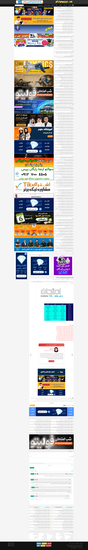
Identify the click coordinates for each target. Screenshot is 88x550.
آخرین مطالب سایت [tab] (69, 507)
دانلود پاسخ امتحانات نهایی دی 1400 (46, 401)
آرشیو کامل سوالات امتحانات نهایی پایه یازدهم (67, 147)
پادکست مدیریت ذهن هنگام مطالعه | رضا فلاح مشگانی (66, 86)
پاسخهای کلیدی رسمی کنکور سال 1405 (68, 23)
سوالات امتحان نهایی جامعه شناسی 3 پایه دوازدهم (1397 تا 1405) (65, 140)
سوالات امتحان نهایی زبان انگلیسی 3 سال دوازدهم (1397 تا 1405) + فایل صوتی (63, 427)
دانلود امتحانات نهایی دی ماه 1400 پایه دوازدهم (61, 399)
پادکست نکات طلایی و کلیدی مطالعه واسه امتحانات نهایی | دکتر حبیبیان (64, 225)
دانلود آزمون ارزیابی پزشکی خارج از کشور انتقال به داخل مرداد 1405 (64, 17)
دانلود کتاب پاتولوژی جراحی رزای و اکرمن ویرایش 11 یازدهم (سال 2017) (64, 215)
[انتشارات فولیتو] (34, 93)
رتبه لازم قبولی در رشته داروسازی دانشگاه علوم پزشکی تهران (65, 234)
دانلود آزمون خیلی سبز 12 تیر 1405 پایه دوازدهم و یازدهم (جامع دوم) (64, 235)
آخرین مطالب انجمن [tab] (58, 507)
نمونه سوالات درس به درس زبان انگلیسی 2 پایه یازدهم (66, 158)
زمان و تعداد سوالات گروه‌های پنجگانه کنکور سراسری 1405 (66, 36)
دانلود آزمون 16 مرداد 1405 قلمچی (68, 87)
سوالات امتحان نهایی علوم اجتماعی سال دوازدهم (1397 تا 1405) (65, 141)
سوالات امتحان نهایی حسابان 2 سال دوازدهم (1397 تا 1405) (65, 199)
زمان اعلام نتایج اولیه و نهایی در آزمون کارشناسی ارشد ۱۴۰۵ (65, 194)
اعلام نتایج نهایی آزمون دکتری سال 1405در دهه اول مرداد (66, 178)
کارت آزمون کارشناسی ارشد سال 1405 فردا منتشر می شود (66, 221)
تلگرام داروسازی (39, 543)
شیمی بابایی (63, 536)
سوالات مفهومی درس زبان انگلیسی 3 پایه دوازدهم (67, 157)
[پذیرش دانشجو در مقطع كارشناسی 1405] (34, 106)
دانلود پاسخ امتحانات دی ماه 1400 (69, 401)
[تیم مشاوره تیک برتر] (34, 186)
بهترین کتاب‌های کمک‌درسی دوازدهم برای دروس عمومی (66, 67)
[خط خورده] (34, 463)
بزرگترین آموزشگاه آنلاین (44, 539)
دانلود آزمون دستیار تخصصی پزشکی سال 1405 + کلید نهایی (65, 69)
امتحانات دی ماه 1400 (61, 398)
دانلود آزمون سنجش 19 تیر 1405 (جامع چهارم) (67, 79)
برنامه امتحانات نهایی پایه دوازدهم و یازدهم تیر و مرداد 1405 (65, 228)
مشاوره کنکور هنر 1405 (35, 534)
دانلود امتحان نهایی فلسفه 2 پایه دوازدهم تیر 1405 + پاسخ (65, 128)
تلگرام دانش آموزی (48, 545)
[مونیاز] (34, 244)
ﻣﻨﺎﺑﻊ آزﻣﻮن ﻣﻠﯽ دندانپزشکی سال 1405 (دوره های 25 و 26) (65, 101)
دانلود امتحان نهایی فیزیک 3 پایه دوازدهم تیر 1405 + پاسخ (65, 116)
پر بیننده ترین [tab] (47, 507)
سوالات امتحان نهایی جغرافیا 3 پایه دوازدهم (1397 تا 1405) (65, 201)
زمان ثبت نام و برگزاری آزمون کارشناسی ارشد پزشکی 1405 (65, 219)
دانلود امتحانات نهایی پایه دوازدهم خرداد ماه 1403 (44, 523)
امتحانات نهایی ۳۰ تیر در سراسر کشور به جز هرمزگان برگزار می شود (65, 162)
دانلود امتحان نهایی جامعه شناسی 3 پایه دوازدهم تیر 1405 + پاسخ (65, 125)
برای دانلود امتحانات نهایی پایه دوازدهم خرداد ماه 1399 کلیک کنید (64, 328)
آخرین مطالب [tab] (69, 7)
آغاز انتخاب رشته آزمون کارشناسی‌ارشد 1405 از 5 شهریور (66, 12)
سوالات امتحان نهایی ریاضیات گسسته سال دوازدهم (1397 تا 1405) (64, 182)
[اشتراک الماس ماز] (34, 146)
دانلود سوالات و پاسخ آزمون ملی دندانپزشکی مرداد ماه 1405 (65, 16)
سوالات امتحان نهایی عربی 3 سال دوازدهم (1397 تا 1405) (66, 170)
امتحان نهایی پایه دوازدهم (58, 253)
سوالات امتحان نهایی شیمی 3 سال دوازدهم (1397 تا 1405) (65, 131)
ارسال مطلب (81, 543)
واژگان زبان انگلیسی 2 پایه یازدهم (69, 160)
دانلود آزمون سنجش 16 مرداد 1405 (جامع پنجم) (67, 77)
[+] (43, 463)
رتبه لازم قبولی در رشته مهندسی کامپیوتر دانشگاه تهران (66, 232)
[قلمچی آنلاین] (34, 196)
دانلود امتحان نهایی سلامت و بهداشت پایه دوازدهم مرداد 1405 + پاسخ (64, 100)
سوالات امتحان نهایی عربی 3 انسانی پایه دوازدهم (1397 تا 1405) (65, 171)
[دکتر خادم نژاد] (34, 218)
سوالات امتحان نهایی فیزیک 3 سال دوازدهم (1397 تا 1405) (65, 143)
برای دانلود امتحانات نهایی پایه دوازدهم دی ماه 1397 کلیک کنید (65, 335)
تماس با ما (73, 543)
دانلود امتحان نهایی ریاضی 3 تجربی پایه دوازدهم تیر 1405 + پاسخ (65, 167)
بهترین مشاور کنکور (62, 539)
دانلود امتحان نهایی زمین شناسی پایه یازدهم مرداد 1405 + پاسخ (65, 98)
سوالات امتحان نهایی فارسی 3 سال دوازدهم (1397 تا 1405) (65, 207)
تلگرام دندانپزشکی (44, 543)
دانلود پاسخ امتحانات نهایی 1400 (54, 401)
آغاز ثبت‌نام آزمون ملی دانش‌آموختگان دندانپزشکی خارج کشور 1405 (64, 106)
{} (42, 463)
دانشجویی (60, 5)
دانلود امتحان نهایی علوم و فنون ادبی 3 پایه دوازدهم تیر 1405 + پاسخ (64, 97)
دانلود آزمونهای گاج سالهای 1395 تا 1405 (68, 242)
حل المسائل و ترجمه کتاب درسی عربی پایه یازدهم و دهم (66, 174)
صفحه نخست (70, 253)
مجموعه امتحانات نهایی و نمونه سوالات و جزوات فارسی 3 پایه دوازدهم (64, 208)
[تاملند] (51, 385)
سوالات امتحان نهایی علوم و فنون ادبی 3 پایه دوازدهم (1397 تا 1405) (64, 114)
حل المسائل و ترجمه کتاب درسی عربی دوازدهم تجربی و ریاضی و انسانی (64, 172)
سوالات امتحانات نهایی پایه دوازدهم (37, 401)
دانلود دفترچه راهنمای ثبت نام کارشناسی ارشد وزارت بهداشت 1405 (65, 81)
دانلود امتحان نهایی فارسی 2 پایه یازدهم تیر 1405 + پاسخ (66, 205)
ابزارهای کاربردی (40, 5)
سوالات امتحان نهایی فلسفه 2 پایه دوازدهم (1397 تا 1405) (65, 144)
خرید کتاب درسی (45, 533)
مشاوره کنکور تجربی (71, 535)
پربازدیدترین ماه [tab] (59, 7)
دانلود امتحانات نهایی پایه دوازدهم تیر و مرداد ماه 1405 (66, 66)
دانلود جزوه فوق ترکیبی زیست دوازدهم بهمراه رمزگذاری (66, 202)
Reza (36, 499)
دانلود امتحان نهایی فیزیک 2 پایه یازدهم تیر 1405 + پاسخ (66, 124)
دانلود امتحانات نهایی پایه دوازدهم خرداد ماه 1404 (44, 527)
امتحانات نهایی (56, 398)
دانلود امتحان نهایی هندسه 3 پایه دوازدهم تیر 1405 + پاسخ (65, 96)
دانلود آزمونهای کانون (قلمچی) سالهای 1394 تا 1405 (66, 239)
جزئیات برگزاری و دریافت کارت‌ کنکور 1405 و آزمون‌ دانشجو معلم (65, 74)
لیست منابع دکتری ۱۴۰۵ (62, 533)
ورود (30, 456)
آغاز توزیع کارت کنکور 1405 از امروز (68, 56)
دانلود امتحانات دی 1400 (70, 399)
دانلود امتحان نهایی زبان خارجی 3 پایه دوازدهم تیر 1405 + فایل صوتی (64, 127)
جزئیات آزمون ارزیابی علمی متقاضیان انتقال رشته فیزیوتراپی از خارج (64, 248)
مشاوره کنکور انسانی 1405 (62, 535)
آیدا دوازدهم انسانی (39, 493)
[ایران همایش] (34, 173)
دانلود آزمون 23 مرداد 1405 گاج (69, 64)
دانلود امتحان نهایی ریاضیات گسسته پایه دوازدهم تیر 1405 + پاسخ (65, 138)
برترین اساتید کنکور (36, 533)
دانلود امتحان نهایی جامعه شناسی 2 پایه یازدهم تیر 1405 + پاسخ (65, 135)
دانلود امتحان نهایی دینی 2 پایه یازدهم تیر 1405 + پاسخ (66, 130)
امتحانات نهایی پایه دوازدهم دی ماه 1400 (43, 398)
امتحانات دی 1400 (67, 398)
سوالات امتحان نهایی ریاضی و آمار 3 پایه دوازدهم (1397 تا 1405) (65, 184)
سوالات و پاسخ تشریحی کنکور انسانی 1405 (67, 27)
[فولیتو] (34, 36)
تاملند (37, 535)
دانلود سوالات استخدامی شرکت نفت (52, 533)
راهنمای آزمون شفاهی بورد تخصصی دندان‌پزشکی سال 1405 (65, 165)
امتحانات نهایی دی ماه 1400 (34, 398)
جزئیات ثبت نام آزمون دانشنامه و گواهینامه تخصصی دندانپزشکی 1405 (64, 195)
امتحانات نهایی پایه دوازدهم (51, 398)
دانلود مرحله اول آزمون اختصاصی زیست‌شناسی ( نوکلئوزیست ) (65, 15)
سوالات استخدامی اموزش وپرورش (70, 534)
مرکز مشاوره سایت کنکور (47, 5)
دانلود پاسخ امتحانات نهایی (62, 401)
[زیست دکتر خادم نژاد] (34, 42)
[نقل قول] (38, 463)
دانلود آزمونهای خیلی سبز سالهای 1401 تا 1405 (67, 241)
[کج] (32, 463)
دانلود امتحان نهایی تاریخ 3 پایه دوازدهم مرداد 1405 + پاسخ (65, 118)
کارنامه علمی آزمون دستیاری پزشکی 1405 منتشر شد (66, 47)
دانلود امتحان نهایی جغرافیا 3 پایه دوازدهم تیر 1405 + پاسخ (65, 191)
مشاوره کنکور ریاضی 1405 (71, 539)
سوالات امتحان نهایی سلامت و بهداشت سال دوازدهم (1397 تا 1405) (64, 137)
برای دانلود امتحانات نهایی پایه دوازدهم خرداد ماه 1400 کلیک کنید (64, 326)
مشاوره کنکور (45, 534)
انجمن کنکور (52, 5)
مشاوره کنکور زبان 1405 (44, 536)
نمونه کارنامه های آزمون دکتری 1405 (68, 164)
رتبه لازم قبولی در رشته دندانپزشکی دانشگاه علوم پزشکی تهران (65, 229)
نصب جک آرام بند (54, 536)
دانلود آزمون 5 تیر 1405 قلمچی (69, 251)
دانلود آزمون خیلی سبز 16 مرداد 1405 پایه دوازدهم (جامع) (66, 76)
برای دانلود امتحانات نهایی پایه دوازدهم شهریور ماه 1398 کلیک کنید (64, 339)
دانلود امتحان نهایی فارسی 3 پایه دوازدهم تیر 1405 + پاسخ (65, 204)
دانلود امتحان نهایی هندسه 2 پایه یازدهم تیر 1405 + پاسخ (66, 93)
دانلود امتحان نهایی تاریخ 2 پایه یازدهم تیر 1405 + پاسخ (66, 168)
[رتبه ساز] (34, 29)
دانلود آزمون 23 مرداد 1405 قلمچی (68, 73)
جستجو (16, 5)
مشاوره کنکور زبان (45, 535)
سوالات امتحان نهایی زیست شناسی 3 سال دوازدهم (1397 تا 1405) (64, 181)
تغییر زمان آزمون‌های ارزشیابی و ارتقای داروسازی (67, 245)
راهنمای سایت (77, 543)
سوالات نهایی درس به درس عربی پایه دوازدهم (67, 175)
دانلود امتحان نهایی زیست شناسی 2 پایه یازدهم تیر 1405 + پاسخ (65, 90)
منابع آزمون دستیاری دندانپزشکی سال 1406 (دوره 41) (66, 120)
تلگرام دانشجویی (43, 545)
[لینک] (41, 463)
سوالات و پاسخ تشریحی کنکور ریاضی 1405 (67, 26)
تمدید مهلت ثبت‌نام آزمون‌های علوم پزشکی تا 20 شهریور (66, 121)
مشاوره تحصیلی (63, 534)
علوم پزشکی (65, 5)
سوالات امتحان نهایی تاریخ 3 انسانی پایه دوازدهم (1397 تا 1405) (65, 133)
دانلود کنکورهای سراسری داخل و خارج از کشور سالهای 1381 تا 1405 (64, 32)
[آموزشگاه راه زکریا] (34, 155)
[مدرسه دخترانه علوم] (34, 133)
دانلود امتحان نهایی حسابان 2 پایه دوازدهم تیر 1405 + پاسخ (65, 189)
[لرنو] (34, 80)
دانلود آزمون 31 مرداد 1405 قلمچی (68, 22)
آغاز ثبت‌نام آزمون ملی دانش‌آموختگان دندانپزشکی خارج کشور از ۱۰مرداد (64, 246)
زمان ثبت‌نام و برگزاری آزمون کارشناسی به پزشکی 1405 (66, 185)
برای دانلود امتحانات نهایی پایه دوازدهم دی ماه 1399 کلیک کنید (65, 332)
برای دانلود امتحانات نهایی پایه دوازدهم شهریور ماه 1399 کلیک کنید (64, 338)
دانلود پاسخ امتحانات (53, 399)
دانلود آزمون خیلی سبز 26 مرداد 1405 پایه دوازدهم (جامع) (66, 43)
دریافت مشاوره (51, 361)
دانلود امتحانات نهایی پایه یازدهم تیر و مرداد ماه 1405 (66, 80)
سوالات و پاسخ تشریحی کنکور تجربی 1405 (67, 25)
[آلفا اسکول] (34, 53)
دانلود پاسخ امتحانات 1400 (47, 399)
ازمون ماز (73, 533)
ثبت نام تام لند (54, 535)
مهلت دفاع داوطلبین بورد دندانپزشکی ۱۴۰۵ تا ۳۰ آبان (66, 249)
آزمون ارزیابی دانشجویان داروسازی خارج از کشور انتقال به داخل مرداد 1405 (64, 519)
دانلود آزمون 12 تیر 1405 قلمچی (69, 236)
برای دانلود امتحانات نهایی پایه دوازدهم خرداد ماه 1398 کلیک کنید (64, 329)
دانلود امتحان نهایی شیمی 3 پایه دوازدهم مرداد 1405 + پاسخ (65, 117)
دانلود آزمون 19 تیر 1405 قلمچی (69, 226)
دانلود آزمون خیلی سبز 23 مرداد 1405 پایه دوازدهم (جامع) (66, 44)
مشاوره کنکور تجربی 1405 (53, 539)
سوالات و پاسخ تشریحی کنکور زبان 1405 (68, 29)
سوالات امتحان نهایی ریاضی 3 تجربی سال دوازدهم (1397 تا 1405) (65, 198)
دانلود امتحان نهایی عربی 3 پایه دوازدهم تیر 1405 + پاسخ (66, 94)
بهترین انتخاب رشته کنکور (53, 534)
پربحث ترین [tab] (36, 507)
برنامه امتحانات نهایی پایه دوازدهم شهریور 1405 (67, 13)
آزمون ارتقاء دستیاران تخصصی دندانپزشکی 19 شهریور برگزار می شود (64, 222)
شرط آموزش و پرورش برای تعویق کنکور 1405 (67, 177)
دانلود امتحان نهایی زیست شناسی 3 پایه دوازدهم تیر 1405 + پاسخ (65, 150)
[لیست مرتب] (36, 463)
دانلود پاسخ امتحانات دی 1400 (40, 399)
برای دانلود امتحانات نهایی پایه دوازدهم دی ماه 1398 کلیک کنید (65, 334)
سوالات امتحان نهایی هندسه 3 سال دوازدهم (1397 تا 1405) (65, 113)
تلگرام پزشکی (49, 543)
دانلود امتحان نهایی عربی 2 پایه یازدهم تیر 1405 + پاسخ (66, 134)
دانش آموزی (70, 5)
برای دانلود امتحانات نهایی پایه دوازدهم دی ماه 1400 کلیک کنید (65, 331)
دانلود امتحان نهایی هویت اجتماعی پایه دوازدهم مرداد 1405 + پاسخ (64, 91)
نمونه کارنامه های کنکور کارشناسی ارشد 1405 (67, 9)
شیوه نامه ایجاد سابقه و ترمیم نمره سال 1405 (67, 212)
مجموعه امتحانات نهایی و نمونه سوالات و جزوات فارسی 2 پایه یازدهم (64, 214)
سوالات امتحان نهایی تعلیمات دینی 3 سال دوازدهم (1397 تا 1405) (65, 224)
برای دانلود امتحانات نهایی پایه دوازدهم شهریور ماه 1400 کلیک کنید (64, 337)
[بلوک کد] (39, 463)
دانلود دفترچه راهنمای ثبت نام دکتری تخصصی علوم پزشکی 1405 (65, 60)
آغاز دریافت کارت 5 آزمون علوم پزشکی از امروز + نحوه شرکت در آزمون (64, 52)
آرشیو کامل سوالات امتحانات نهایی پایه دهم (67, 148)
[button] (30, 355)
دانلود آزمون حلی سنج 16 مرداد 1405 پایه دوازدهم (66, 84)
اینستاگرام (38, 545)
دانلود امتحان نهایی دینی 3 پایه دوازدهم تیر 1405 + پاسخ (66, 211)
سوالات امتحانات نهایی (65, 253)
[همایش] (34, 120)
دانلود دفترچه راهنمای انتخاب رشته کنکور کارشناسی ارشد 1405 (65, 10)
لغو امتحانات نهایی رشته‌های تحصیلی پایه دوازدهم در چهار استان (65, 197)
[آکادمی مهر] (34, 231)
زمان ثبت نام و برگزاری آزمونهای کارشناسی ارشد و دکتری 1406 (65, 46)
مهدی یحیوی (72, 536)
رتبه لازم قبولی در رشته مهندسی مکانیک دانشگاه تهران (66, 231)
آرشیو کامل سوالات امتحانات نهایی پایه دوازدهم (67, 145)
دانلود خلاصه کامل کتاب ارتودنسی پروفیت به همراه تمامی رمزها (65, 161)
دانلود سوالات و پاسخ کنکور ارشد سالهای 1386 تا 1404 (66, 209)
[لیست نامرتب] (37, 463)
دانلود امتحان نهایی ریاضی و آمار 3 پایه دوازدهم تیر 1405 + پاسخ (65, 151)
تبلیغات (56, 5)
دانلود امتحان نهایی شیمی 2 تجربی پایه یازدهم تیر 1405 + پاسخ (65, 123)
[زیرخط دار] (33, 463)
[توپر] (30, 463)
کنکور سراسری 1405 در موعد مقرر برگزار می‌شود (67, 192)
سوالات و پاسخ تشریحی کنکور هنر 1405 (68, 30)
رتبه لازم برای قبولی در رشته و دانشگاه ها (68, 238)
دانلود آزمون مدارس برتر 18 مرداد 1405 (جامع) (67, 83)
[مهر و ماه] (34, 11)
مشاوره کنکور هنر (36, 536)
